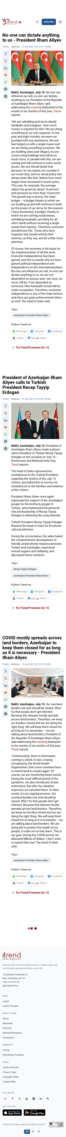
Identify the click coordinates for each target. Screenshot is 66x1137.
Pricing (6, 1050)
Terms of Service (11, 1067)
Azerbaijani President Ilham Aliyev (31, 315)
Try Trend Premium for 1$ (32, 347)
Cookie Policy (9, 1081)
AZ (33, 1131)
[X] (19, 1099)
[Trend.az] (11, 22)
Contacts (7, 1028)
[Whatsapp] (5, 1099)
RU (38, 1131)
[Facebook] (12, 1099)
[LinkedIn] (41, 1099)
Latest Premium (10, 1006)
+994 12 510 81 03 (11, 982)
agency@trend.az (10, 985)
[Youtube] (26, 1099)
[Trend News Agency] (12, 956)
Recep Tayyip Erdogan (25, 569)
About (6, 1018)
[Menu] (60, 22)
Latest (6, 1001)
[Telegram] (34, 1099)
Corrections (8, 1037)
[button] (6, 54)
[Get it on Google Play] (34, 1112)
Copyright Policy (11, 1077)
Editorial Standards (12, 1033)
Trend (57, 111)
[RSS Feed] (48, 1099)
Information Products (13, 1055)
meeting (36, 107)
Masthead (8, 1023)
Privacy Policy (9, 1072)
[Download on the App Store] (12, 1112)
